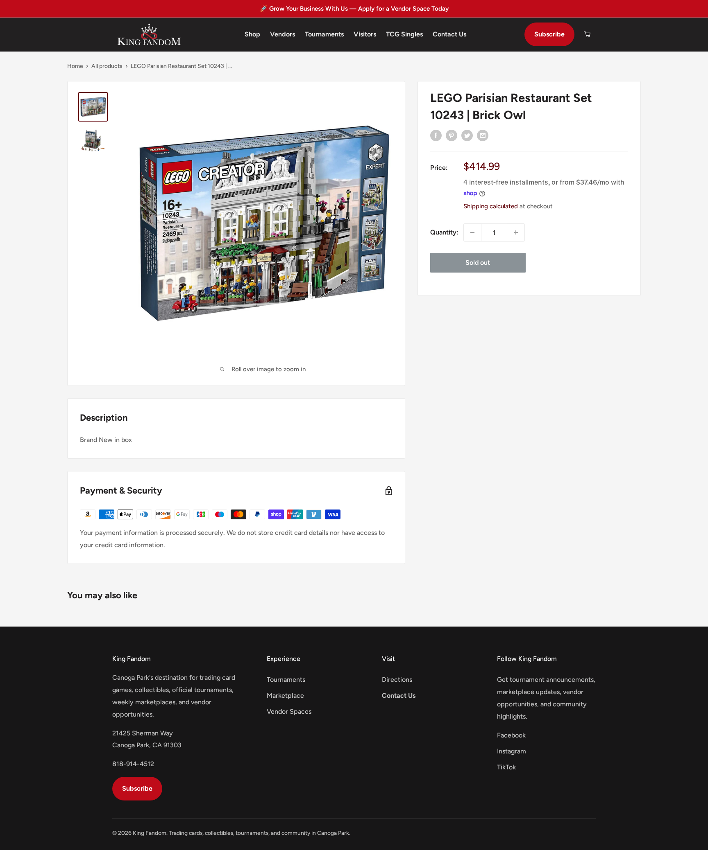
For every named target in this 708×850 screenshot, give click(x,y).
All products (107, 66)
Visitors (365, 34)
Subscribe (549, 34)
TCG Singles (404, 34)
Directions (397, 679)
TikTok (506, 767)
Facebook (511, 735)
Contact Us (449, 34)
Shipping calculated (490, 206)
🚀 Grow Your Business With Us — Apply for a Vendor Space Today (354, 8)
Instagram (511, 751)
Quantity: (444, 232)
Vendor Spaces (289, 711)
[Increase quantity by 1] (515, 232)
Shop (252, 34)
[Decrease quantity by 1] (472, 232)
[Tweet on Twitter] (467, 135)
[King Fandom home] (149, 34)
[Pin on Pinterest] (451, 135)
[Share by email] (482, 135)
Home (75, 66)
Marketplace (285, 695)
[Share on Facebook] (436, 135)
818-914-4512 (133, 764)
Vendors (282, 34)
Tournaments (324, 34)
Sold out (477, 262)
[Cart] (587, 34)
